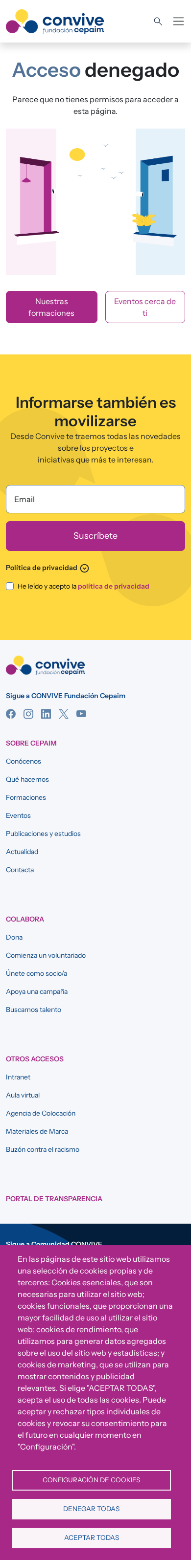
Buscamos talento (33, 1009)
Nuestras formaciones (51, 307)
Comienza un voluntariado (46, 955)
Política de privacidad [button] (48, 567)
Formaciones (26, 797)
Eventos (18, 815)
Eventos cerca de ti (145, 307)
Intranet (18, 1077)
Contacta (20, 869)
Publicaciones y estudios (43, 833)
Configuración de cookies (91, 1480)
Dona (14, 937)
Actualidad (22, 851)
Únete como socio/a (36, 973)
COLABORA (25, 919)
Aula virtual (23, 1095)
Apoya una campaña (37, 991)
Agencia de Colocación (40, 1113)
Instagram (28, 714)
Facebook (11, 714)
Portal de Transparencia (54, 1198)
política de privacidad (113, 586)
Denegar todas (91, 1509)
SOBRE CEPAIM (31, 743)
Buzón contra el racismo (42, 1149)
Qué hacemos (27, 779)
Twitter (64, 714)
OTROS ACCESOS (35, 1059)
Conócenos (23, 761)
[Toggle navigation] (178, 21)
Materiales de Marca (37, 1131)
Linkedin (46, 714)
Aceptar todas (91, 1537)
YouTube (81, 714)
